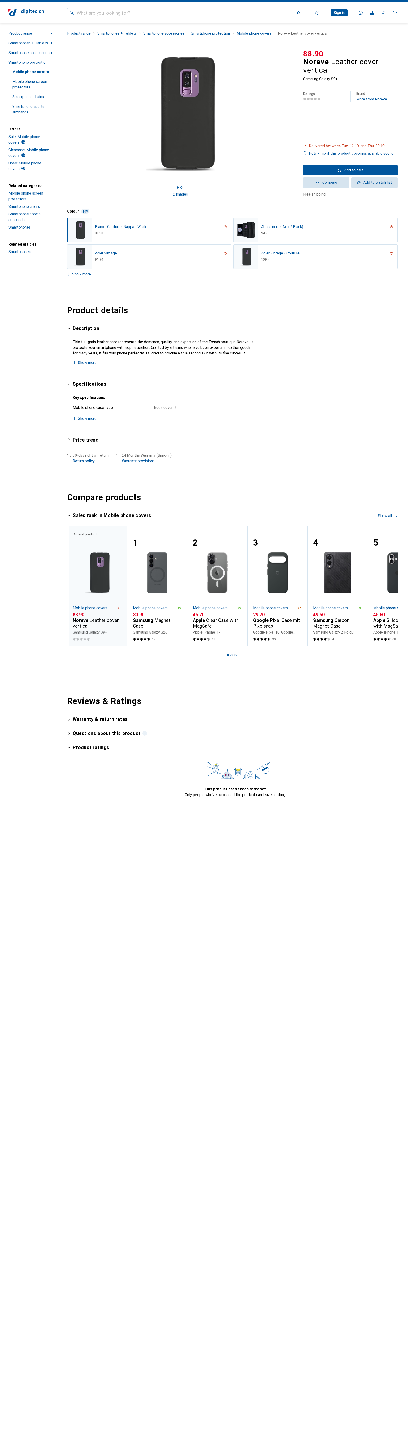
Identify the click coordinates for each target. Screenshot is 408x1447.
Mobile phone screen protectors (29, 84)
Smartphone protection (27, 62)
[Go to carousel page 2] (231, 655)
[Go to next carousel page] (389, 586)
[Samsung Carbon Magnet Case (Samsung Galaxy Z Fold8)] (337, 586)
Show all (385, 515)
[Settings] (317, 13)
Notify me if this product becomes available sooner (352, 153)
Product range (20, 33)
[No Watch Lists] (383, 13)
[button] (350, 146)
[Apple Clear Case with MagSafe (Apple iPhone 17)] (217, 586)
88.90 (313, 54)
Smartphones (19, 227)
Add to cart (353, 170)
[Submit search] (71, 12)
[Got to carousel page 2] (181, 187)
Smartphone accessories (29, 52)
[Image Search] (299, 12)
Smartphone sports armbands (28, 109)
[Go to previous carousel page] (75, 586)
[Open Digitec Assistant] (361, 13)
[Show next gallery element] (294, 114)
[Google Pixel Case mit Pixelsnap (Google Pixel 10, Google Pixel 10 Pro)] (277, 586)
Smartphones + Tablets (28, 43)
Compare (329, 182)
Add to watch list (377, 182)
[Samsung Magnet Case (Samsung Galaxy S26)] (157, 586)
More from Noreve (371, 96)
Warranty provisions (138, 461)
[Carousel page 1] (178, 187)
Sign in (339, 12)
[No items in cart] (395, 13)
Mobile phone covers (30, 72)
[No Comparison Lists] (372, 13)
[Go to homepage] (26, 12)
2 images (180, 194)
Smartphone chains (28, 97)
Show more (81, 274)
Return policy (84, 461)
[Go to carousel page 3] (235, 655)
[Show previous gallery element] (66, 114)
